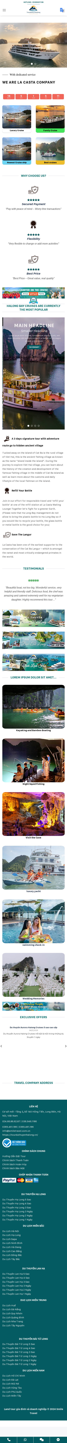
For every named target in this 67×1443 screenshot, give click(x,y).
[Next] (62, 45)
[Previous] (5, 45)
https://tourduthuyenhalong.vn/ (20, 1134)
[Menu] (4, 10)
